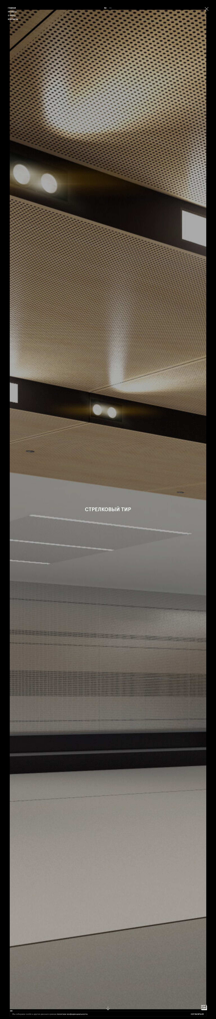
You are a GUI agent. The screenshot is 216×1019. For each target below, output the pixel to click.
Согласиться (197, 1014)
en (110, 8)
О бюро (12, 16)
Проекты (12, 12)
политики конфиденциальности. (72, 1014)
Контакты (13, 19)
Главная (12, 8)
